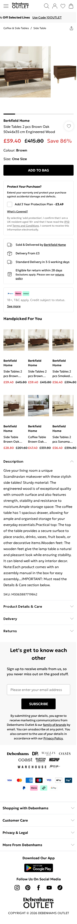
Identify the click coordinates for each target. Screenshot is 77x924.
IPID (67, 221)
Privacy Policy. (53, 738)
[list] (38, 74)
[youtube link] (49, 887)
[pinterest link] (27, 887)
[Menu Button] (6, 6)
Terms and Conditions (25, 225)
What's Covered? (17, 211)
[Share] (71, 28)
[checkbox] (38, 204)
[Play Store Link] (38, 868)
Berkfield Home (16, 120)
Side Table (39, 28)
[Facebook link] (38, 887)
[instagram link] (17, 887)
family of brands (54, 725)
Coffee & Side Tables (16, 28)
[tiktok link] (59, 887)
